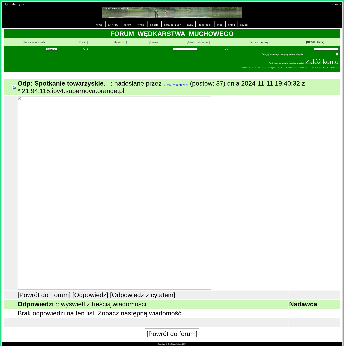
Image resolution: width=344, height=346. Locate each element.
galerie (154, 24)
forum (127, 24)
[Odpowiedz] (119, 42)
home (99, 24)
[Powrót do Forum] (44, 295)
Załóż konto (322, 62)
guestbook (205, 24)
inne (219, 24)
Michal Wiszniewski (175, 84)
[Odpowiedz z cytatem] (142, 295)
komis (140, 24)
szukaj (244, 24)
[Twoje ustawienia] (198, 42)
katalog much (172, 24)
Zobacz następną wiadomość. (140, 313)
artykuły (113, 24)
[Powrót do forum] (172, 333)
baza (190, 24)
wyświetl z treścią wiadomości (103, 304)
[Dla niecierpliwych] (260, 42)
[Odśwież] (82, 42)
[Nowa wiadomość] (35, 42)
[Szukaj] (154, 42)
